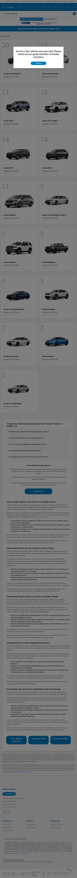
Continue (38, 63)
